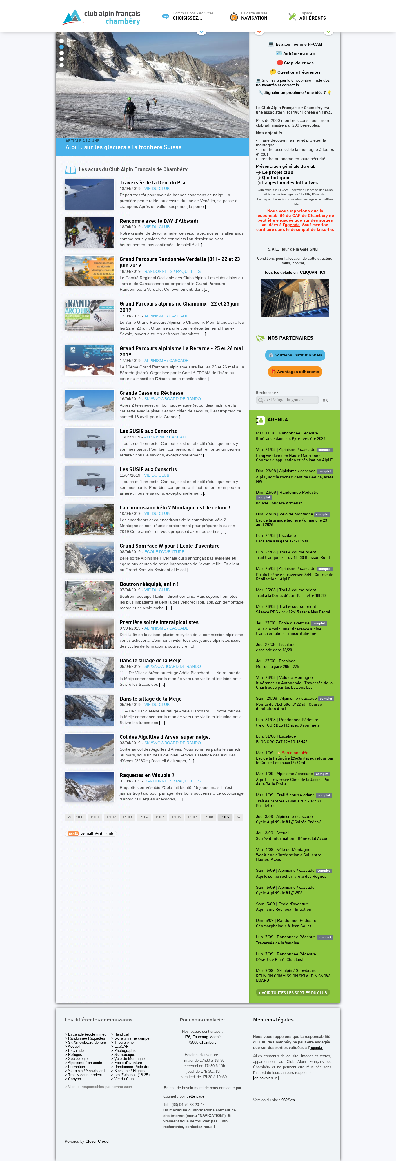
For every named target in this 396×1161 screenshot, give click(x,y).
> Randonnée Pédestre (130, 1067)
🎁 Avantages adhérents (295, 371)
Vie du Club (157, 188)
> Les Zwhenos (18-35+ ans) (135, 1075)
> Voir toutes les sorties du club (293, 993)
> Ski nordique (123, 1054)
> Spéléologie (76, 1058)
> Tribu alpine (122, 1042)
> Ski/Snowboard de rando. (87, 1042)
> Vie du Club (122, 1079)
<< (69, 817)
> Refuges (73, 1054)
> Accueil (72, 1046)
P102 (111, 817)
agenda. (316, 1047)
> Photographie (123, 1050)
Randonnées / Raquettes (172, 271)
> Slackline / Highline (128, 1071)
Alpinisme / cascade (166, 316)
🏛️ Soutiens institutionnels (295, 355)
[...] (208, 206)
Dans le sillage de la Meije (151, 660)
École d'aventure (164, 551)
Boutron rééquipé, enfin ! (149, 584)
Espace (312, 16)
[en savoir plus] (266, 1078)
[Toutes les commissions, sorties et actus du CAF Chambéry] (104, 19)
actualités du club (96, 834)
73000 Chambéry (202, 1042)
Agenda (278, 420)
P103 (127, 817)
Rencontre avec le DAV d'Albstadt (159, 221)
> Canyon (73, 1079)
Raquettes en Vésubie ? (147, 775)
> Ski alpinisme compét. (131, 1038)
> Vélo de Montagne (128, 1058)
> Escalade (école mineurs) (88, 1034)
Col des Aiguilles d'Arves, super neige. (165, 737)
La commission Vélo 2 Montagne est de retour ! (175, 508)
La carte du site (254, 16)
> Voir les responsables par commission (98, 1087)
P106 (176, 817)
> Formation (75, 1067)
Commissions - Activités (193, 16)
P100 (79, 817)
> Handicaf (120, 1034)
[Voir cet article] (90, 194)
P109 (225, 817)
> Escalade (74, 1050)
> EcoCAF (119, 1046)
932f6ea (288, 1100)
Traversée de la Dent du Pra (153, 183)
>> (238, 817)
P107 (192, 817)
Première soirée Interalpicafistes (159, 622)
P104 (143, 817)
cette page (195, 1096)
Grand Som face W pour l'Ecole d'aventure (170, 546)
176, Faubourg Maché (202, 1037)
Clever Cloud (97, 1141)
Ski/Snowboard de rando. (173, 398)
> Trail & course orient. (84, 1075)
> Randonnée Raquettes (85, 1038)
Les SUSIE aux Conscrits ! (150, 431)
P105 (160, 817)
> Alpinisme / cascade (83, 1063)
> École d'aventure (126, 1063)
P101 (95, 817)
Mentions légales (273, 1020)
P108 (208, 817)
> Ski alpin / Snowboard (85, 1071)
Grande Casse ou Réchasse (152, 393)
